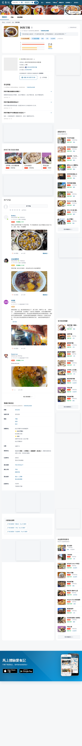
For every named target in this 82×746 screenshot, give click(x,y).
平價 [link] (16, 469)
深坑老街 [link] (17, 409)
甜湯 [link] (16, 421)
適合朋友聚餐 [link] (18, 479)
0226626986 (28, 69)
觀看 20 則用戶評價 (29, 77)
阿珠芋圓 (25, 27)
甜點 (13, 22)
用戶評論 (7, 200)
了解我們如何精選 (44, 30)
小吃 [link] (47, 38)
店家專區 (68, 2)
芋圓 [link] (16, 419)
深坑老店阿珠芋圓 (32, 67)
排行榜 (76, 2)
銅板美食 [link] (17, 472)
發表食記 (48, 2)
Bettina (13, 215)
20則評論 (50, 48)
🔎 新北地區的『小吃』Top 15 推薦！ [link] (16, 527)
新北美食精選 (25, 38)
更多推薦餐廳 (67, 406)
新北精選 (8, 22)
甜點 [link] (42, 38)
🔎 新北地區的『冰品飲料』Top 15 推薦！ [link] (17, 531)
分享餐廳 (44, 77)
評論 (12, 17)
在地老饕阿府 (15, 259)
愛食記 (3, 22)
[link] (74, 142)
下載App (55, 2)
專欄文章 (61, 2)
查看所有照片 (75, 12)
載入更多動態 (26, 396)
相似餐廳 (19, 17)
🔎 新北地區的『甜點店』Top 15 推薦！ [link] (17, 524)
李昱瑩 (13, 300)
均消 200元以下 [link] (19, 465)
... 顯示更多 (14, 321)
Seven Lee (14, 354)
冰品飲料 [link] (53, 38)
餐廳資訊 (4, 17)
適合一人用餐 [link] (18, 476)
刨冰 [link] (16, 424)
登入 (42, 2)
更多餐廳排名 (67, 229)
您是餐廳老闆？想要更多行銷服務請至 (31, 73)
